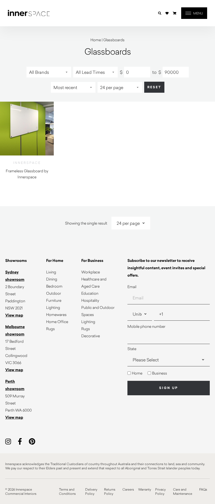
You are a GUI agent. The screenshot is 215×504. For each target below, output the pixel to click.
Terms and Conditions (67, 491)
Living (51, 271)
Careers (128, 489)
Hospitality (90, 300)
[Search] (159, 13)
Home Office (57, 321)
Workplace (90, 271)
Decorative (90, 335)
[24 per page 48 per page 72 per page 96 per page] (120, 87)
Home (95, 39)
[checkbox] (168, 373)
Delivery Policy (91, 491)
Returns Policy (109, 491)
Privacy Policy (160, 491)
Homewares (56, 314)
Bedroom (54, 286)
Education (89, 293)
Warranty (144, 489)
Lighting (53, 307)
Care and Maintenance (182, 491)
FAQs (203, 489)
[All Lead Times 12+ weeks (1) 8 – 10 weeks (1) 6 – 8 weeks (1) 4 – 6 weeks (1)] (95, 72)
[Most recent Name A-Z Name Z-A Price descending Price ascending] (73, 87)
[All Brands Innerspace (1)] (48, 72)
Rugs (50, 328)
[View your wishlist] (167, 13)
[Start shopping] (175, 13)
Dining (51, 279)
